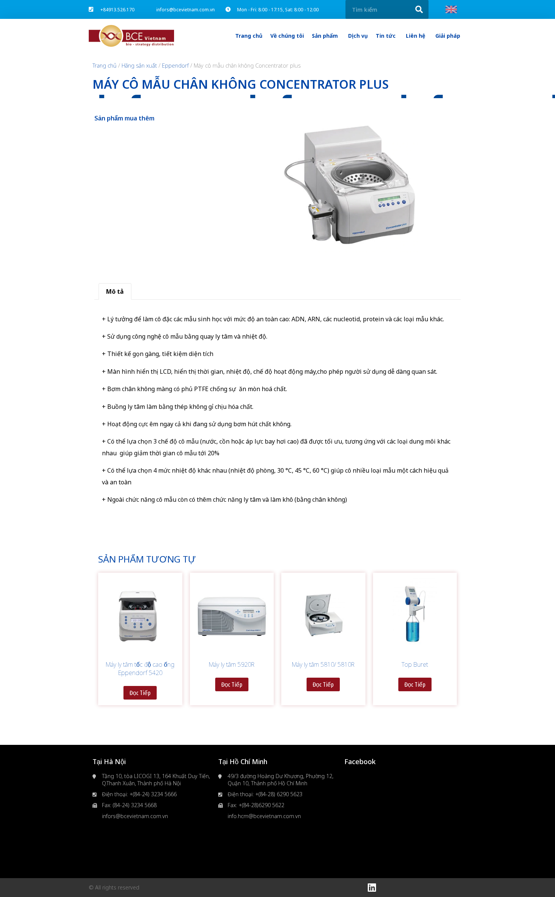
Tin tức (386, 35)
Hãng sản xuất (139, 65)
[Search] (419, 9)
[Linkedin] (371, 887)
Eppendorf (175, 65)
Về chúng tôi (287, 35)
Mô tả (115, 291)
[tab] (115, 291)
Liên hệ (415, 35)
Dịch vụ (358, 35)
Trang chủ (248, 35)
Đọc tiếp (140, 692)
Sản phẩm (325, 35)
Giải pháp (447, 35)
